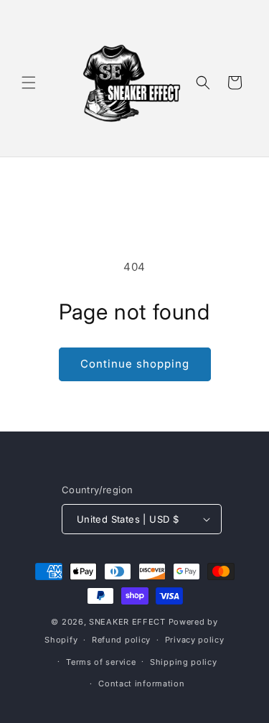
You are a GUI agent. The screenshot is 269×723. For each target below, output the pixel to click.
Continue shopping (134, 363)
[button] (28, 82)
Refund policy (121, 640)
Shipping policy (183, 662)
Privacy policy (195, 640)
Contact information (141, 683)
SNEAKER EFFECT (127, 622)
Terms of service (101, 662)
